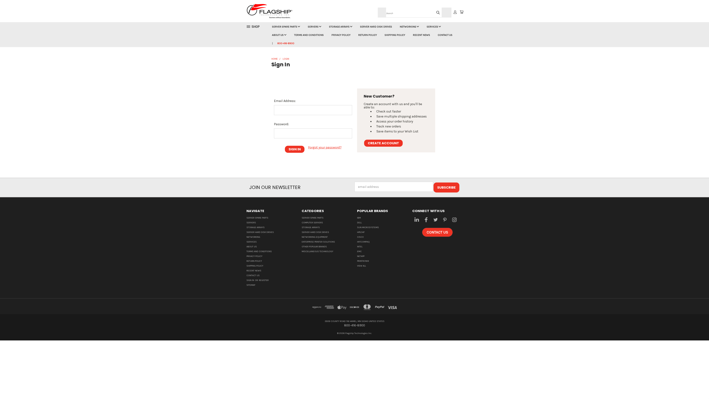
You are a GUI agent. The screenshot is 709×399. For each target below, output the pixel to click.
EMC (359, 251)
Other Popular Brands (314, 246)
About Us (278, 35)
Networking (408, 26)
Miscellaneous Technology (317, 251)
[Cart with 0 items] (461, 12)
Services (433, 26)
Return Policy (367, 35)
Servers (313, 26)
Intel (359, 246)
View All (361, 266)
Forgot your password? (325, 147)
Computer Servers (312, 222)
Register (264, 280)
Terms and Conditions (309, 35)
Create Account (383, 143)
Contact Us (445, 35)
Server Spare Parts (285, 26)
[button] (437, 232)
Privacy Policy (340, 35)
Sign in (250, 280)
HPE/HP (360, 232)
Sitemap (250, 285)
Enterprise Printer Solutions (318, 242)
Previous (698, 387)
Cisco (360, 237)
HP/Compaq (363, 242)
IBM (359, 217)
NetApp (360, 256)
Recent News (421, 35)
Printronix (363, 261)
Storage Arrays (339, 26)
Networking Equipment (315, 237)
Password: (281, 124)
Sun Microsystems (368, 227)
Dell (359, 222)
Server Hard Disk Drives (376, 26)
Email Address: (285, 101)
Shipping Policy (395, 35)
